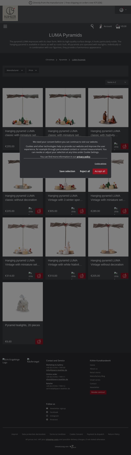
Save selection (67, 171)
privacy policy (83, 156)
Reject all (85, 171)
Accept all (100, 171)
